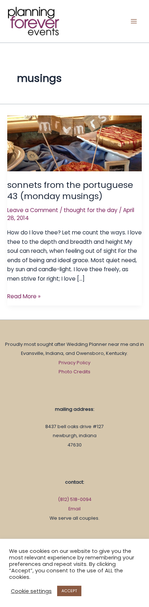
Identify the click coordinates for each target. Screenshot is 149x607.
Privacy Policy (74, 363)
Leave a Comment (32, 210)
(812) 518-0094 (74, 499)
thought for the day (91, 210)
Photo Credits (74, 372)
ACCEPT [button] (69, 591)
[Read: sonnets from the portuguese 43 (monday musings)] (74, 143)
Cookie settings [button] (31, 591)
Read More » (24, 296)
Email (74, 509)
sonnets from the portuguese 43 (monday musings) (70, 190)
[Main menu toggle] (134, 21)
